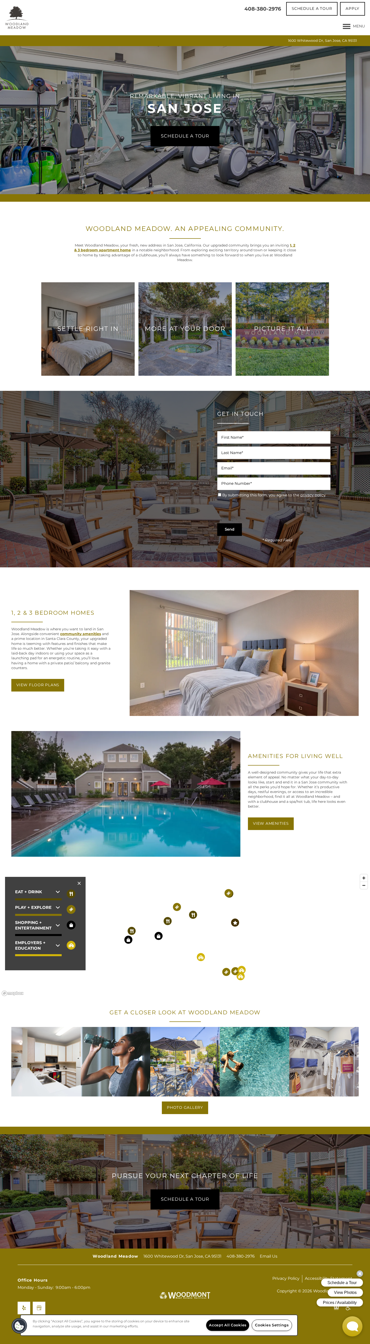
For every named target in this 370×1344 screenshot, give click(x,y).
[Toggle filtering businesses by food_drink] (71, 893)
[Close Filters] (79, 883)
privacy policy (312, 495)
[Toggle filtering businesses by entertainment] (71, 909)
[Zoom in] (363, 878)
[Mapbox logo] (13, 993)
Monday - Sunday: (36, 1287)
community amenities (80, 634)
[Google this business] (39, 1308)
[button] (312, 9)
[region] (185, 935)
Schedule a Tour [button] (185, 1199)
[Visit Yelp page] (24, 1308)
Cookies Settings (272, 1325)
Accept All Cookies (227, 1325)
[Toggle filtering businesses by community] (71, 945)
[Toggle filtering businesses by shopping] (71, 925)
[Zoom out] (363, 885)
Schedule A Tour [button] (185, 136)
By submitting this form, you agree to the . (274, 495)
